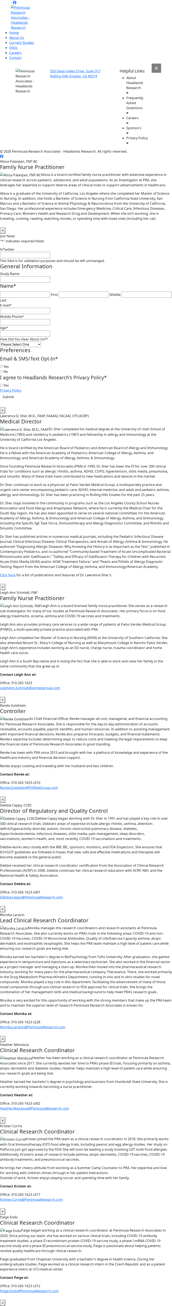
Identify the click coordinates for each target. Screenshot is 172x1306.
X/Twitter (7, 249)
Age (4, 328)
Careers (15, 52)
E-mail (6, 305)
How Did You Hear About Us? (24, 339)
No (6, 371)
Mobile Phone (12, 316)
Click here (8, 575)
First (54, 294)
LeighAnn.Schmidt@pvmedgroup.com (30, 688)
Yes (6, 366)
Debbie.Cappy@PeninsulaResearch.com (31, 897)
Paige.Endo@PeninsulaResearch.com (29, 1291)
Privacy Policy (137, 138)
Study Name (9, 273)
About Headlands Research (134, 82)
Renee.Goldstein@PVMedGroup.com (29, 787)
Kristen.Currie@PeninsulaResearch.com (31, 1199)
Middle (115, 294)
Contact (15, 57)
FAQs (13, 47)
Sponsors (133, 128)
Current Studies (21, 42)
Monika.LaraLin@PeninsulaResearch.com (32, 1027)
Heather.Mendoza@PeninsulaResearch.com (34, 1108)
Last (3, 300)
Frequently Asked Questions (134, 103)
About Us (16, 37)
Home (14, 32)
